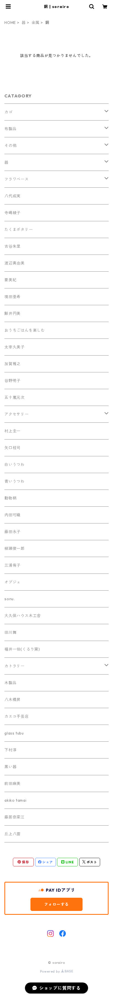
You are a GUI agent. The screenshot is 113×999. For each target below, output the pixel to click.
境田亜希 (12, 296)
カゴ (8, 112)
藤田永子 (12, 531)
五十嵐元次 (14, 397)
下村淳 (10, 749)
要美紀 (10, 279)
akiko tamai (15, 800)
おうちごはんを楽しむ (24, 330)
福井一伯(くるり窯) (22, 649)
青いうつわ (14, 481)
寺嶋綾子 (12, 212)
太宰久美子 (14, 347)
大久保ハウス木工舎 (22, 615)
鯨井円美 (12, 313)
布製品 (10, 128)
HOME (10, 22)
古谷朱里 (12, 246)
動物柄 (10, 498)
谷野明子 (12, 380)
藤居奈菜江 (14, 817)
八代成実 (12, 195)
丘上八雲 (12, 833)
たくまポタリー (18, 229)
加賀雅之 (12, 363)
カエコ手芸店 (16, 716)
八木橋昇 (12, 699)
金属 (36, 22)
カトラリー (14, 666)
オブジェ (12, 582)
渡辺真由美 (14, 263)
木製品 (10, 682)
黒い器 (10, 766)
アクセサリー (16, 414)
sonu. (9, 598)
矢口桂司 (12, 447)
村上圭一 (12, 430)
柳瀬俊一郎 (14, 548)
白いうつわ (14, 464)
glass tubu (14, 733)
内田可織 (12, 514)
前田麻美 (12, 783)
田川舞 (10, 632)
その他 (10, 145)
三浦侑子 (12, 565)
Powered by (50, 971)
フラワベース (16, 179)
